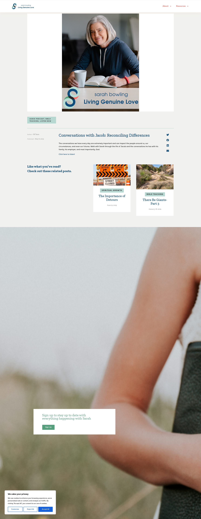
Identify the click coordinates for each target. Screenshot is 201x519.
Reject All (30, 509)
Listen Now (45, 121)
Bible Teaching (155, 194)
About (166, 6)
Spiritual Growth (112, 190)
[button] (168, 135)
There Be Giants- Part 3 (155, 201)
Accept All (45, 509)
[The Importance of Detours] (112, 175)
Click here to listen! (67, 154)
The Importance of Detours (112, 198)
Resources (181, 6)
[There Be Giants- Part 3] (154, 177)
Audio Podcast (37, 119)
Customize (15, 509)
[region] (30, 502)
